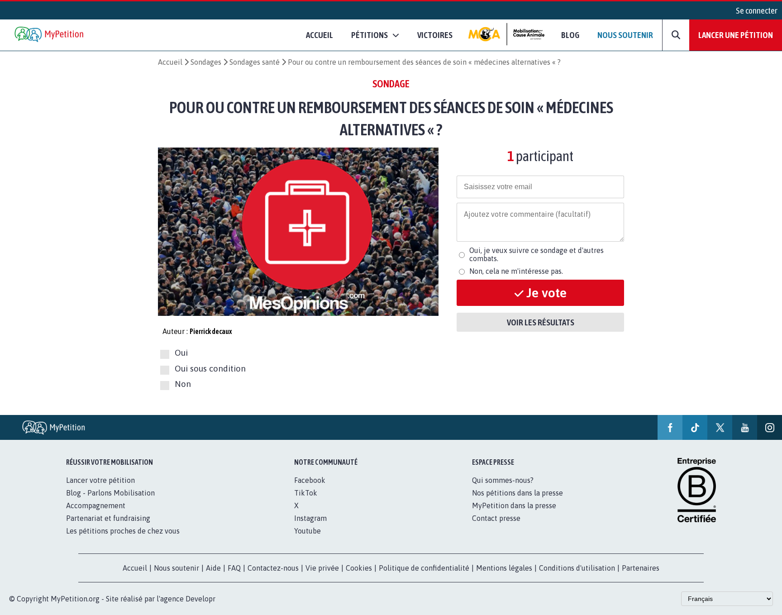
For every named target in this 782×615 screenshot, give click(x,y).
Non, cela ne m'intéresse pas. (516, 271)
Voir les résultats (540, 322)
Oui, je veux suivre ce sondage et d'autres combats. (536, 254)
